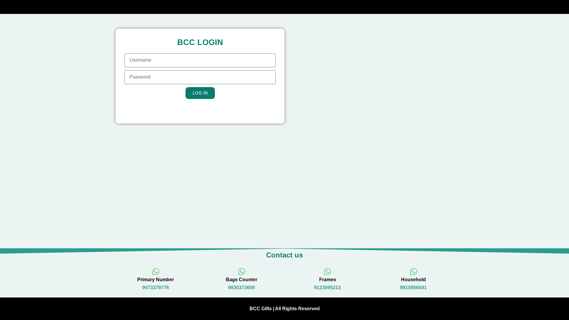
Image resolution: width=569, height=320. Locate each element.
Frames (327, 279)
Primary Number (155, 279)
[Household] (414, 272)
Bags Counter (241, 279)
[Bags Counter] (242, 272)
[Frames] (328, 272)
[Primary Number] (156, 272)
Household (413, 279)
